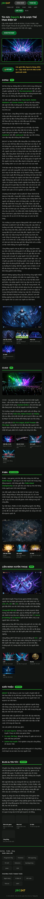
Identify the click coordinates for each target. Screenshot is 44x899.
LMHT (35, 7)
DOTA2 (18, 7)
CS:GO (24, 7)
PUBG (29, 7)
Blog (26, 10)
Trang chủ (10, 7)
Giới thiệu (19, 10)
